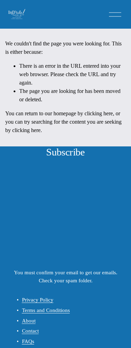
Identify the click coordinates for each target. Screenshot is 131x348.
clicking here (99, 113)
